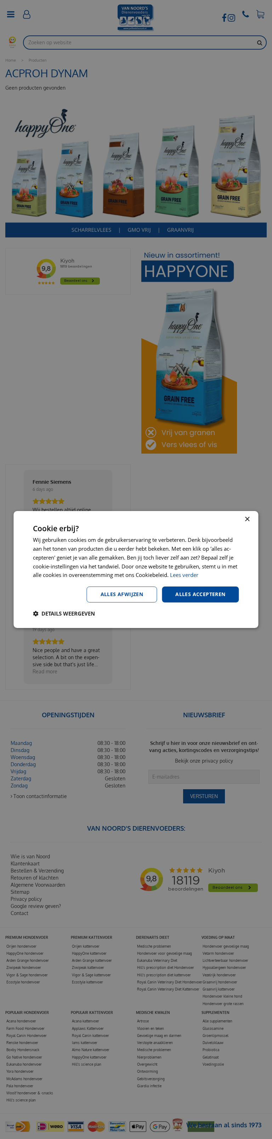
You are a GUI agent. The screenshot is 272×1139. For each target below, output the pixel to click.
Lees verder (184, 574)
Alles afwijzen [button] (122, 594)
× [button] (247, 519)
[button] (64, 613)
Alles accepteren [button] (200, 594)
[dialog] (135, 569)
